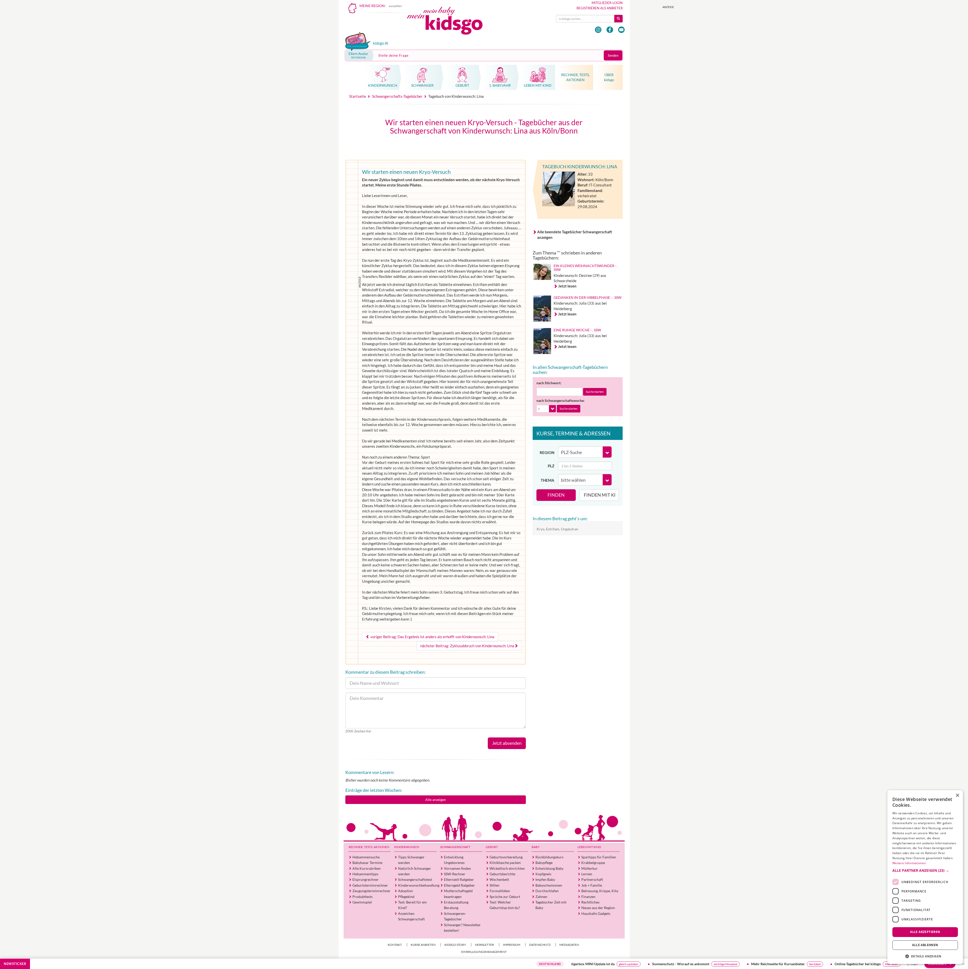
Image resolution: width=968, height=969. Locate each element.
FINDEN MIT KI (600, 495)
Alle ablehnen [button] (925, 945)
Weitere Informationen (909, 863)
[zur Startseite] (449, 22)
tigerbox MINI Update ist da (534, 964)
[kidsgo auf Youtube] (621, 29)
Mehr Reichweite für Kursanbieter (720, 964)
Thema (547, 480)
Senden (613, 55)
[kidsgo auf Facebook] (610, 29)
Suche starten (595, 392)
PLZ (551, 466)
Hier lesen (833, 964)
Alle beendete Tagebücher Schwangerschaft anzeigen (574, 234)
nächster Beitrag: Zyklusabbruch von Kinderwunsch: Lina (467, 645)
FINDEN (556, 495)
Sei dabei (757, 964)
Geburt (492, 847)
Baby (536, 847)
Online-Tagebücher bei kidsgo (799, 964)
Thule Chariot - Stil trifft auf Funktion (883, 964)
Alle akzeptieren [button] (925, 932)
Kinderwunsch (406, 847)
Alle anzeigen (435, 799)
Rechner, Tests (369, 847)
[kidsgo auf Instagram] (598, 29)
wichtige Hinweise (667, 964)
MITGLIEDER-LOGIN (607, 3)
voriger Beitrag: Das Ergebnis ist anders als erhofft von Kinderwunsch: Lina (432, 636)
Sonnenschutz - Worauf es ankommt (622, 964)
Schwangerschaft (455, 847)
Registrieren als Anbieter (600, 8)
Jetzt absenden (507, 743)
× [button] (957, 795)
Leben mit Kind (589, 847)
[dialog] (925, 877)
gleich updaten (570, 964)
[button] (925, 870)
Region (547, 452)
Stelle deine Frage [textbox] (393, 55)
